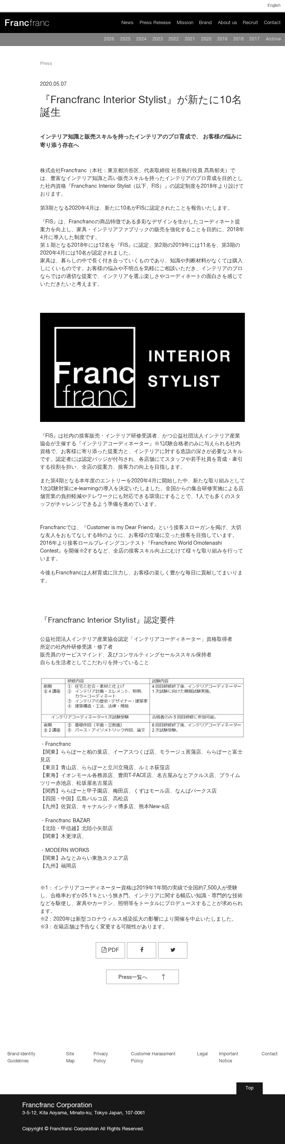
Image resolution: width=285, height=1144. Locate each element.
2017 (254, 39)
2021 (190, 39)
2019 (222, 39)
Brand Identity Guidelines (21, 1057)
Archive (273, 39)
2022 (173, 39)
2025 (125, 39)
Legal (202, 1054)
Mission (185, 22)
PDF (113, 950)
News (127, 22)
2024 (141, 39)
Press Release (155, 22)
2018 (238, 39)
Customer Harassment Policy (153, 1057)
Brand (205, 22)
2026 (109, 39)
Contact (272, 22)
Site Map (70, 1057)
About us (227, 22)
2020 (206, 39)
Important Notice (228, 1057)
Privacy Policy (101, 1057)
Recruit (250, 22)
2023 (158, 39)
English (274, 5)
